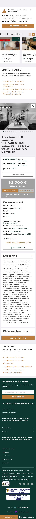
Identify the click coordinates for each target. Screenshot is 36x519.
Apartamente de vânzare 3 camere (17, 89)
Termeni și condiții (8, 449)
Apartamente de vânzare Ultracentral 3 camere (13, 93)
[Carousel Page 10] (22, 131)
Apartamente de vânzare (13, 81)
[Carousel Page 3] (7, 131)
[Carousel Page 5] (11, 131)
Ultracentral (22, 160)
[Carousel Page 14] (30, 131)
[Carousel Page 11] (24, 131)
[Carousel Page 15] (32, 131)
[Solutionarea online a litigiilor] (18, 497)
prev (30, 34)
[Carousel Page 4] (9, 131)
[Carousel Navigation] (32, 34)
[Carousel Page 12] (26, 131)
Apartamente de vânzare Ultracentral (13, 85)
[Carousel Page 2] (5, 131)
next (33, 34)
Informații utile (7, 459)
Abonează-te (18, 397)
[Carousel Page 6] (13, 131)
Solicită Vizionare (10, 190)
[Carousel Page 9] (20, 131)
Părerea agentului (15, 331)
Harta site (5, 463)
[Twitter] (24, 484)
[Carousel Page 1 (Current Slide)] (3, 131)
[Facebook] (20, 484)
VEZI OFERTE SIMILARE (18, 26)
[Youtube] (32, 484)
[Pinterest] (28, 484)
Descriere (10, 256)
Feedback (5, 452)
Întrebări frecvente (9, 456)
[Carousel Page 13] (28, 131)
